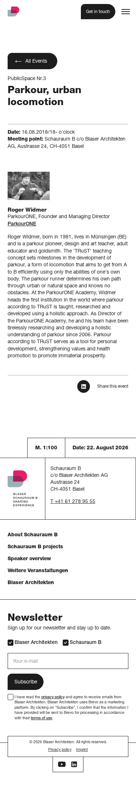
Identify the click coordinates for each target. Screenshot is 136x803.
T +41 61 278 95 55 (72, 501)
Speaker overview (29, 559)
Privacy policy (59, 750)
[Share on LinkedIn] (83, 386)
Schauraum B (86, 642)
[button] (125, 11)
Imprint (82, 750)
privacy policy (53, 697)
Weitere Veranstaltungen (38, 571)
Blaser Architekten (31, 583)
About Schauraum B (33, 535)
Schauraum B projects (35, 547)
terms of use (41, 718)
